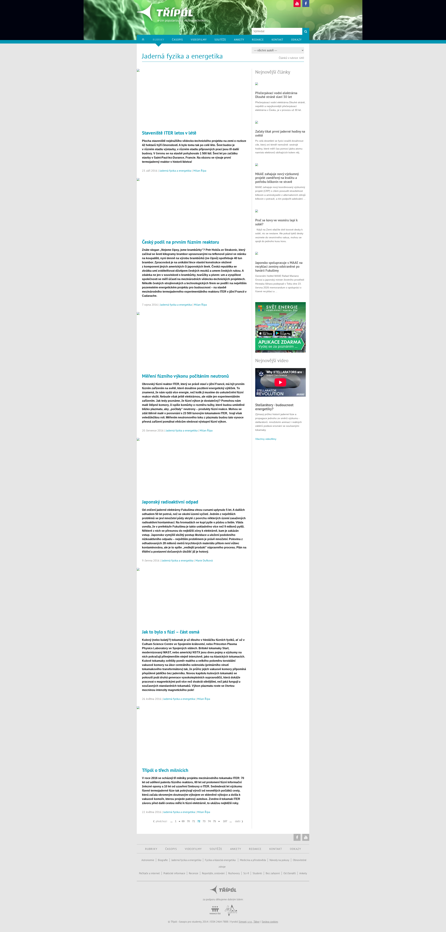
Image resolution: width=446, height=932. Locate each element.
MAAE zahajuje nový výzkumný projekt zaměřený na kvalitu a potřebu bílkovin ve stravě (277, 178)
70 (188, 821)
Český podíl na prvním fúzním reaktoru (180, 242)
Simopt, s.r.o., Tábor (249, 921)
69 (183, 821)
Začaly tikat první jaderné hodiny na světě (280, 133)
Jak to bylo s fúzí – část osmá (170, 632)
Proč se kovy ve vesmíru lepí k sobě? (276, 222)
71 (193, 821)
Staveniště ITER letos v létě (169, 133)
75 (214, 821)
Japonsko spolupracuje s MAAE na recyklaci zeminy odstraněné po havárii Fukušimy (278, 267)
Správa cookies (270, 921)
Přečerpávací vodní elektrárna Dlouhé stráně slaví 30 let (276, 95)
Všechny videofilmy (265, 439)
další (237, 821)
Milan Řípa (199, 170)
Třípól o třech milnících (165, 770)
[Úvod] (147, 41)
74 (209, 821)
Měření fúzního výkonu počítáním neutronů (185, 376)
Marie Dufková (204, 560)
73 (204, 821)
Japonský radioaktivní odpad (170, 502)
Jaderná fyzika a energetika (175, 170)
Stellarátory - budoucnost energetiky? (274, 407)
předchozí (161, 821)
